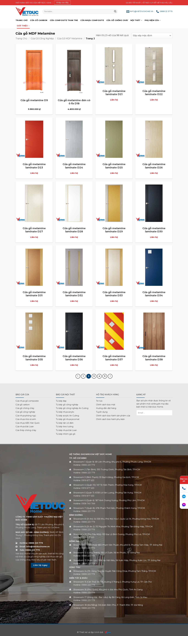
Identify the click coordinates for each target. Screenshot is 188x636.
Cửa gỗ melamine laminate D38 (153, 358)
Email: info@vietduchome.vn (35, 546)
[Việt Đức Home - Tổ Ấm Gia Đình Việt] (27, 11)
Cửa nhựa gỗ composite (27, 401)
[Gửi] (115, 11)
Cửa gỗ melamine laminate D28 (74, 230)
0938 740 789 (88, 503)
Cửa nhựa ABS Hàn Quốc (28, 423)
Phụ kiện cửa (152, 20)
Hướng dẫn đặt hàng (106, 408)
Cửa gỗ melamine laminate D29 (114, 230)
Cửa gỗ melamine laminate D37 (114, 358)
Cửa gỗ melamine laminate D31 (34, 294)
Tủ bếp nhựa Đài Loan (66, 430)
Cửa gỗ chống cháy (117, 20)
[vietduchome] (107, 632)
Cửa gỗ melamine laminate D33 (114, 294)
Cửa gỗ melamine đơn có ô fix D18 (74, 102)
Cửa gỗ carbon (23, 404)
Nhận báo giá (184, 480)
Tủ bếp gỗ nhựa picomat (67, 419)
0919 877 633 (87, 480)
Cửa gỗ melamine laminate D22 (153, 93)
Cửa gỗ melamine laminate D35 (34, 358)
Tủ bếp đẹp (61, 401)
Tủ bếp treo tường (64, 426)
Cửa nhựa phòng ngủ (26, 415)
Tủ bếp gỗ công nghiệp (67, 404)
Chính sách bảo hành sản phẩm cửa (113, 415)
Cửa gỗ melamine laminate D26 (153, 166)
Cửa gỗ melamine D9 (34, 100)
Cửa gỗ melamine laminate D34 (153, 294)
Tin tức (99, 401)
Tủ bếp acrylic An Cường (67, 415)
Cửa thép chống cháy (26, 430)
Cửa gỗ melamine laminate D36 (74, 358)
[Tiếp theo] (110, 376)
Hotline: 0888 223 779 (31, 543)
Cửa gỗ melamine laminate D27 (34, 230)
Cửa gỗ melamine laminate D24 (74, 166)
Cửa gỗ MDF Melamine (69, 38)
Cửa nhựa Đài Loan (25, 426)
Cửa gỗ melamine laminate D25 (114, 166)
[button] (62, 2)
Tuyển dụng (101, 412)
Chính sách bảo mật (105, 404)
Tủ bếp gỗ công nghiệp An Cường (72, 408)
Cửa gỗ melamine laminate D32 (74, 294)
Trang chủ (22, 20)
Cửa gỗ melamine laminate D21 (114, 93)
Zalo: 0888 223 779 (30, 550)
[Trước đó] (78, 376)
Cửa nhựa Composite (92, 20)
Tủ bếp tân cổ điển (64, 423)
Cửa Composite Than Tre (64, 20)
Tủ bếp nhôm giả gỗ (65, 434)
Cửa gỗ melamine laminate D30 (153, 230)
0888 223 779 (88, 465)
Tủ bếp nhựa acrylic (65, 412)
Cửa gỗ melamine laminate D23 (34, 166)
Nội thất (135, 20)
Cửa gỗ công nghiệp (42, 38)
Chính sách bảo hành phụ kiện (110, 419)
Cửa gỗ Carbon (38, 20)
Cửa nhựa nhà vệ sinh (26, 419)
